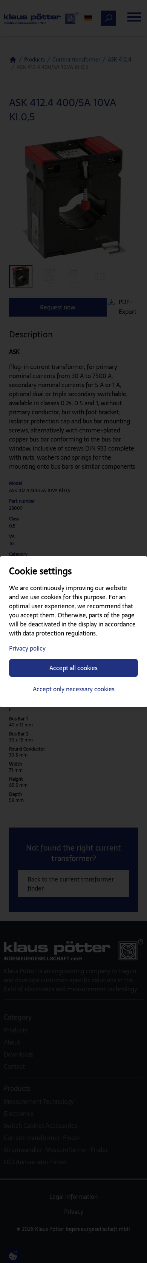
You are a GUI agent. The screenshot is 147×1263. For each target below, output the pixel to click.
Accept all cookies (73, 668)
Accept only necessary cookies (74, 689)
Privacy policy (27, 648)
